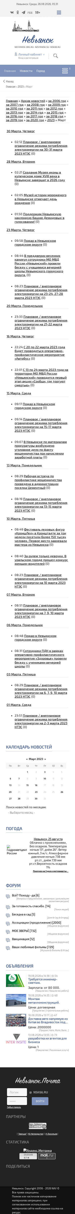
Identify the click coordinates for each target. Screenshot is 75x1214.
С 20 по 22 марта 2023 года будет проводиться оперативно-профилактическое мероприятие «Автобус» (40, 352)
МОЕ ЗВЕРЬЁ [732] (24, 930)
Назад (10, 81)
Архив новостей (33, 101)
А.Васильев (51, 1133)
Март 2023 (36, 759)
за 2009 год (57, 104)
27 (10, 798)
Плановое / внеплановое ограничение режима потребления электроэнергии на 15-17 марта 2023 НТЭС (41, 425)
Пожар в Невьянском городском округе (35, 242)
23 (36, 792)
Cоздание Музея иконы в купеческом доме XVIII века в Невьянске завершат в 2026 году (40, 176)
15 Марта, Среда (19, 393)
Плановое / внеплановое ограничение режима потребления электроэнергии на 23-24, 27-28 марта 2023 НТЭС (41, 292)
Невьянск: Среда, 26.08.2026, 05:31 (37, 4)
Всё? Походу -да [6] (25, 895)
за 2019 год (14, 120)
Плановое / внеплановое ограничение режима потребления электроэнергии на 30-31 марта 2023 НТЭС (41, 147)
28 (19, 798)
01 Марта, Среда (19, 704)
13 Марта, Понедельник (24, 465)
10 (45, 778)
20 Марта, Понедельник (25, 306)
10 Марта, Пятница (21, 518)
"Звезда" (22, 1133)
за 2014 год (34, 112)
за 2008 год (36, 104)
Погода (14, 828)
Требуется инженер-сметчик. (42, 981)
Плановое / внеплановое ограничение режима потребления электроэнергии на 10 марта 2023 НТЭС (41, 580)
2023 (21, 86)
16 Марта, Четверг (20, 336)
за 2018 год (54, 116)
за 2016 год (14, 116)
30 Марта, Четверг (21, 131)
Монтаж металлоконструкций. (44, 1000)
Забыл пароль (14, 1107)
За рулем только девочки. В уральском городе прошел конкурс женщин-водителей (41, 559)
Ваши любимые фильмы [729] (33, 947)
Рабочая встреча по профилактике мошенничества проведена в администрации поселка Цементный (38, 481)
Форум (13, 885)
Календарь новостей (29, 746)
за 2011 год (34, 108)
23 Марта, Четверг (21, 230)
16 (36, 785)
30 (36, 798)
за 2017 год (34, 116)
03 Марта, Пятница (21, 674)
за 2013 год (14, 112)
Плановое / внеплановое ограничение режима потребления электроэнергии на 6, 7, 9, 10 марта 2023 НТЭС (41, 690)
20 (10, 792)
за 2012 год (54, 108)
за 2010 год (14, 108)
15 (27, 785)
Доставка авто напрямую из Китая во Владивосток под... (48, 1020)
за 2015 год (55, 112)
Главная (12, 101)
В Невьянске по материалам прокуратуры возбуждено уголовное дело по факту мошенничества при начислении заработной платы (41, 449)
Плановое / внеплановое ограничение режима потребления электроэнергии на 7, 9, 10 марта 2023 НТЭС (41, 611)
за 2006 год (57, 101)
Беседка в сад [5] (23, 914)
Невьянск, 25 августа (48, 839)
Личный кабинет (30, 54)
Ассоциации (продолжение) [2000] (36, 922)
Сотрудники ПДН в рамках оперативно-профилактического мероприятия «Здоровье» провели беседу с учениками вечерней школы (41, 658)
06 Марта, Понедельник (25, 625)
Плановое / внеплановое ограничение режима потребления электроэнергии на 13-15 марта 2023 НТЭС (41, 504)
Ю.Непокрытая (35, 1133)
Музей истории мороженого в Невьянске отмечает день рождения (40, 198)
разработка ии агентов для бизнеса (47, 1040)
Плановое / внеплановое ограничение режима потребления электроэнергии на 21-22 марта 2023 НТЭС (41, 322)
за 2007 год (15, 104)
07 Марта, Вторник (21, 594)
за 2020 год (35, 120)
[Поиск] (56, 56)
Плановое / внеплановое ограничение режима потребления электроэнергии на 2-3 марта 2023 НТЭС (41, 721)
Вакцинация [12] (23, 939)
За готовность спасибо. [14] (31, 906)
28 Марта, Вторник (21, 161)
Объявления (19, 965)
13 (10, 785)
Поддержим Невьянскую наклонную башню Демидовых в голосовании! (39, 217)
